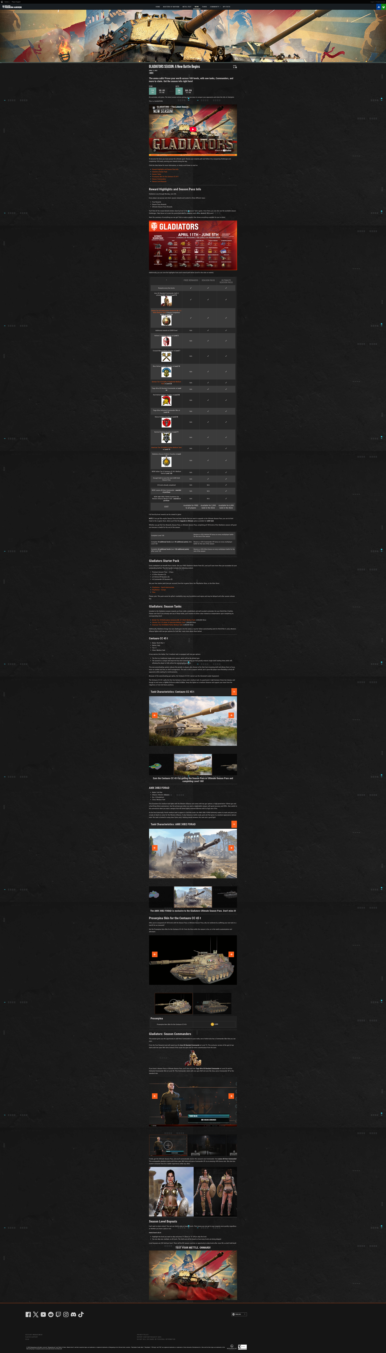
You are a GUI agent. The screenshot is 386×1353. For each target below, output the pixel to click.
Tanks (204, 7)
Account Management (34, 1334)
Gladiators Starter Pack (159, 172)
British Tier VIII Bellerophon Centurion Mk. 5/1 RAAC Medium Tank (173, 620)
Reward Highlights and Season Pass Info (165, 169)
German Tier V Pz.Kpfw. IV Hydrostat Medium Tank (168, 622)
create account (380, 2)
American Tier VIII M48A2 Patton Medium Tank (166, 447)
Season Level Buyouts (159, 181)
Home (158, 7)
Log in (372, 2)
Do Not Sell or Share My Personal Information (156, 1339)
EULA (27, 1339)
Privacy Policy (143, 1334)
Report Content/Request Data (149, 1337)
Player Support (31, 1337)
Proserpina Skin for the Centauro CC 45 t (165, 177)
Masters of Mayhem (171, 7)
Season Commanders (159, 179)
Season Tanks (156, 174)
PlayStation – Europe (159, 590)
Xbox (153, 592)
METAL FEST (187, 7)
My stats (226, 7)
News (197, 7)
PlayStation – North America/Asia (163, 587)
